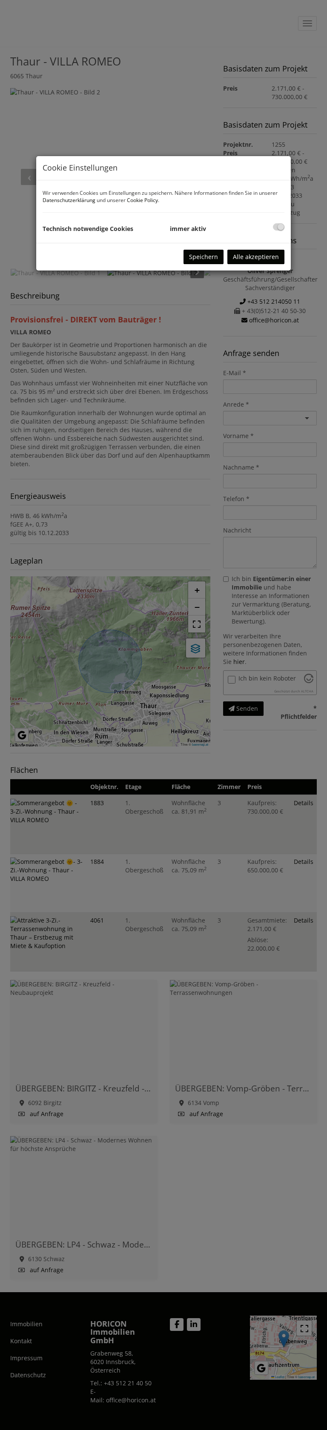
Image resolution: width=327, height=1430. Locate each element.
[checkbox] (278, 227)
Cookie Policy (142, 200)
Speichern (203, 257)
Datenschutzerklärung (69, 200)
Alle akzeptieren (256, 257)
